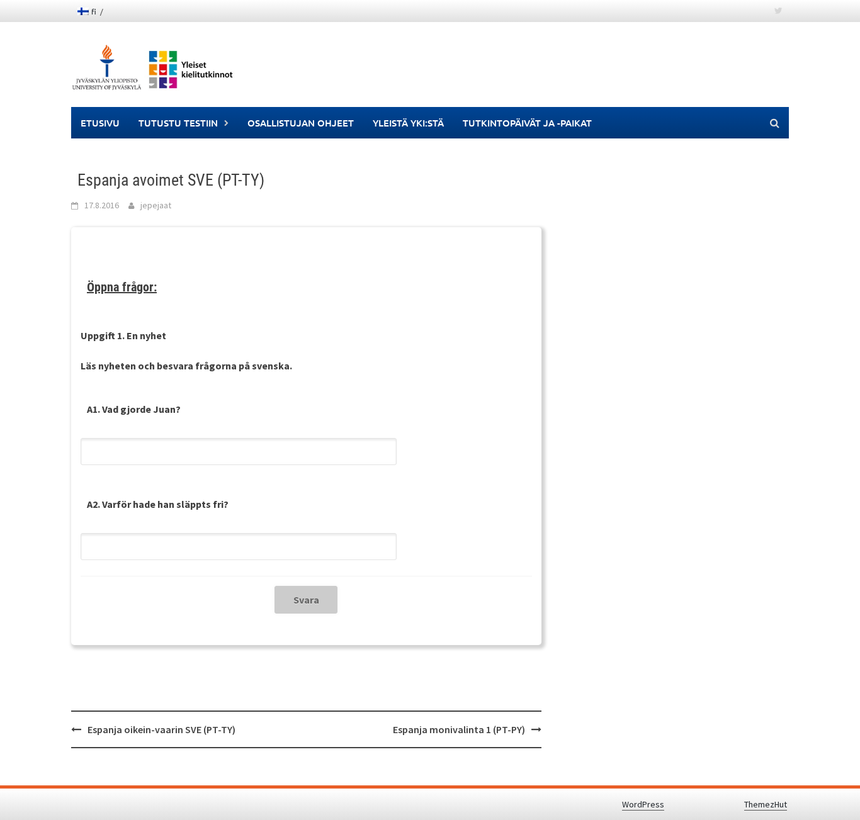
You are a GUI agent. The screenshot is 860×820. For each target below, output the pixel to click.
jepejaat (155, 205)
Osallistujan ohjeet (300, 122)
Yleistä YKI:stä (408, 122)
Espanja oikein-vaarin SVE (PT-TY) (161, 729)
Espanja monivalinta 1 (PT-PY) (459, 729)
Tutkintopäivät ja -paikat (527, 122)
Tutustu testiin (178, 122)
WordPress (643, 804)
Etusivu (100, 122)
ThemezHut (765, 804)
